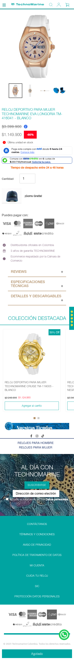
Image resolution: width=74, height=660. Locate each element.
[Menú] (4, 4)
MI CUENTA (37, 565)
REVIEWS (19, 271)
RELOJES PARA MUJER (35, 447)
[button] (35, 418)
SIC (37, 586)
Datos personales (56, 499)
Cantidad (8, 179)
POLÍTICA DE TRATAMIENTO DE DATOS (37, 555)
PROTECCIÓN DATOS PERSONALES (37, 596)
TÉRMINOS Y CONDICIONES (37, 534)
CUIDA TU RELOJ (37, 575)
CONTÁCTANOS (37, 524)
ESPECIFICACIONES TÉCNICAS (28, 284)
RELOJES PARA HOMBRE (36, 443)
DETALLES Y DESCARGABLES (36, 296)
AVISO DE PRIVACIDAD (37, 544)
